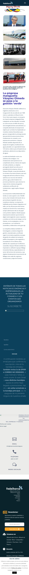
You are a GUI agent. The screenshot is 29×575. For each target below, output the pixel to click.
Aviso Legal (3, 426)
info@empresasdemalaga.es (14, 446)
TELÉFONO (14, 456)
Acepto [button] (14, 572)
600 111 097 (14, 459)
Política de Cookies (5, 424)
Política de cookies (16, 568)
